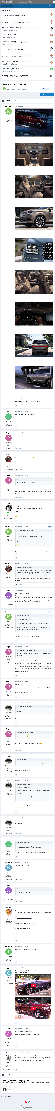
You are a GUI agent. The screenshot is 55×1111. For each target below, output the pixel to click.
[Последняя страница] (12, 101)
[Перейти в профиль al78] (8, 595)
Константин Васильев (10, 42)
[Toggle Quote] (17, 479)
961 (9, 424)
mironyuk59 (7, 76)
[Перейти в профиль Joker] (8, 416)
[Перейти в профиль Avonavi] (51, 14)
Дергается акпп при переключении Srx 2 (11, 68)
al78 (8, 590)
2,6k (9, 118)
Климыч (7, 35)
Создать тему (34, 94)
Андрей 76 (7, 63)
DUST (6, 29)
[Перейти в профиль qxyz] (8, 973)
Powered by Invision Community (27, 1108)
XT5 (18, 63)
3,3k (9, 466)
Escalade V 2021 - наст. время (20, 35)
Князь (6, 56)
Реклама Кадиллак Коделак (8, 48)
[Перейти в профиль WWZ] (8, 1034)
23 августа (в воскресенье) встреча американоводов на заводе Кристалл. (19, 20)
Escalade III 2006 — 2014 (21, 15)
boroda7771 (8, 862)
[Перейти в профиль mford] (51, 62)
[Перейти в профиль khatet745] (4, 88)
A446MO (7, 15)
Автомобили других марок (21, 89)
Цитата (20, 405)
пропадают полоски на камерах (9, 34)
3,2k (9, 1065)
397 (9, 602)
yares (6, 49)
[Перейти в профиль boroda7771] (8, 867)
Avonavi (7, 22)
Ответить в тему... (14, 1089)
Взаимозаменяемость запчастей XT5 (11, 61)
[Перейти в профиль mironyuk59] (51, 76)
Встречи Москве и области (23, 22)
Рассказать (37, 88)
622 (9, 445)
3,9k (9, 959)
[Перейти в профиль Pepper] (8, 438)
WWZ (8, 1028)
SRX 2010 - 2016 (20, 56)
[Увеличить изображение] (34, 122)
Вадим (8, 1053)
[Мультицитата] (16, 406)
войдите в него (6, 1084)
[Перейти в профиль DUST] (51, 28)
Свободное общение (18, 49)
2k (9, 1041)
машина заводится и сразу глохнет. (10, 41)
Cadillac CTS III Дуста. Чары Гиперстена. (11, 27)
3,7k (9, 715)
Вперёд (8, 100)
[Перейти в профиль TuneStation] (8, 951)
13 (35, 27)
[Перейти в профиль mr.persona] (51, 69)
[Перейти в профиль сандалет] (8, 459)
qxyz (8, 968)
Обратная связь (30, 1105)
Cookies (36, 1105)
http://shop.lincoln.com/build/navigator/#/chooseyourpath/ (36, 687)
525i (6, 69)
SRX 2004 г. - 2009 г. (25, 42)
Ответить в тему (47, 94)
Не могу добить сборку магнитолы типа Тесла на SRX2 (15, 75)
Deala (8, 703)
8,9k (9, 515)
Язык (18, 1105)
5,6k (9, 919)
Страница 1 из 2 (18, 100)
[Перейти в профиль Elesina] (51, 35)
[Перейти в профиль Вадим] (8, 1058)
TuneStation (8, 946)
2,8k (9, 875)
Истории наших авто (19, 29)
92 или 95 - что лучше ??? (8, 14)
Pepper (8, 433)
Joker (8, 411)
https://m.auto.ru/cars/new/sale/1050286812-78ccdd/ (27, 401)
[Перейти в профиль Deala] (8, 708)
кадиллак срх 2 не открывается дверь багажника (14, 54)
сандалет (8, 454)
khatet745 (12, 88)
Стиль (22, 1105)
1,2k (9, 980)
